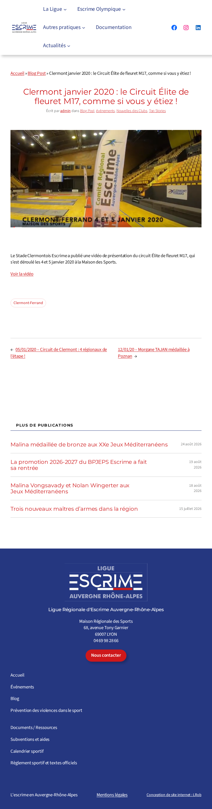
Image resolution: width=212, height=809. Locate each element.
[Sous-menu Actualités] (68, 45)
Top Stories (157, 111)
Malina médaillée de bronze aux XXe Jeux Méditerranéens (89, 444)
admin (65, 111)
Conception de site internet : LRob (174, 795)
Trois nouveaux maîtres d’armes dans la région (74, 509)
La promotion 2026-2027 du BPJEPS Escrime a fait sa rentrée (78, 465)
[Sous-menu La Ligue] (65, 9)
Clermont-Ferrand (28, 303)
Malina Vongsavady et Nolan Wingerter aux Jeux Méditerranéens (69, 488)
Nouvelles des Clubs (131, 111)
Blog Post (37, 73)
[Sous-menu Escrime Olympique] (124, 9)
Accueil (17, 73)
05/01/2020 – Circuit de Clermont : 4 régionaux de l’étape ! (58, 353)
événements (105, 111)
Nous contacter (106, 655)
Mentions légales (112, 795)
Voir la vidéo (21, 274)
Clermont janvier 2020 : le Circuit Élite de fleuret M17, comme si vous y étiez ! (106, 96)
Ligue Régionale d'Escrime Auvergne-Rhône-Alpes (106, 609)
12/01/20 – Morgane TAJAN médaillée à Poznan (153, 353)
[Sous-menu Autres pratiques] (83, 27)
